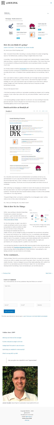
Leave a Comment (9, 47)
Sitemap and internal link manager (12, 337)
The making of (19, 47)
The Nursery (23, 68)
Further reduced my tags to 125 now (12, 341)
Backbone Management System (22, 247)
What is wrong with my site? (10, 353)
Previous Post (6, 273)
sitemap (27, 420)
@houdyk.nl (29, 416)
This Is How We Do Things (11, 219)
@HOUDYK (12, 3)
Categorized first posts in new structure (13, 345)
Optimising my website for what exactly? (14, 349)
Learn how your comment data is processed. (35, 316)
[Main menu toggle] (51, 2)
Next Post (49, 273)
